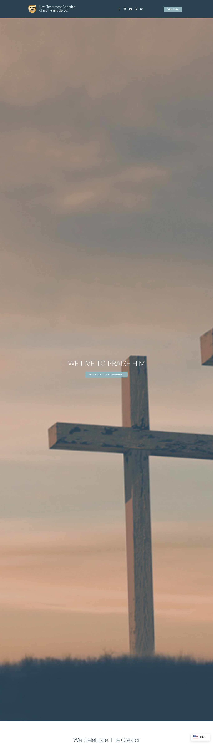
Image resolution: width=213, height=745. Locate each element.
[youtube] (130, 9)
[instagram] (136, 9)
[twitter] (125, 9)
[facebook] (119, 9)
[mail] (141, 9)
